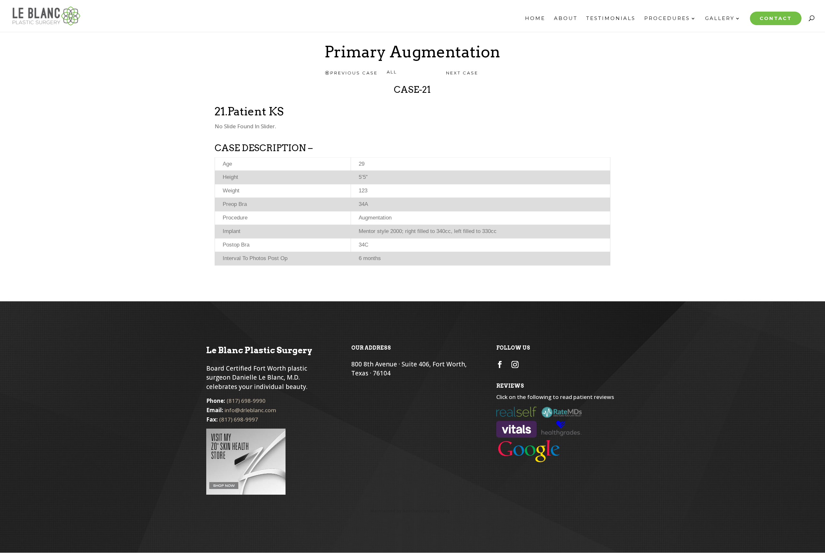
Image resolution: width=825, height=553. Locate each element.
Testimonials (611, 18)
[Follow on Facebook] (499, 364)
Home (535, 18)
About (566, 18)
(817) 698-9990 (246, 400)
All (392, 71)
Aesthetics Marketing (426, 511)
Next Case (462, 72)
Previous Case (354, 72)
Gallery (719, 18)
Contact (776, 18)
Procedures (667, 18)
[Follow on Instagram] (515, 364)
